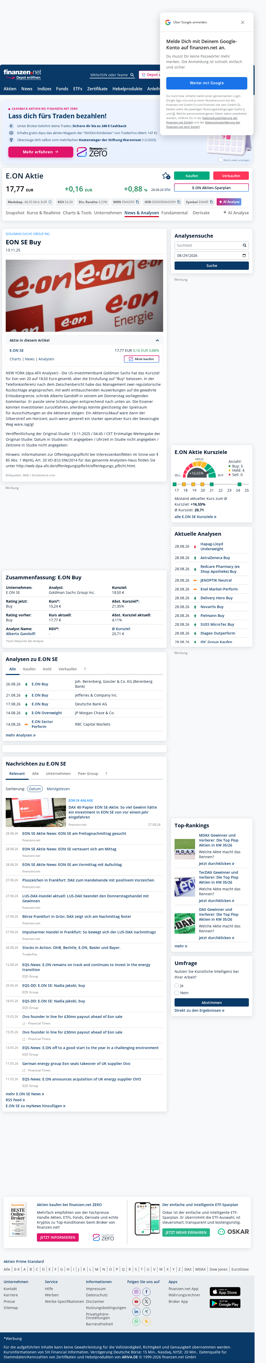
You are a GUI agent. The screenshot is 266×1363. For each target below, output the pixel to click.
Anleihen (156, 89)
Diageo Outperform (218, 633)
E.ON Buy (40, 684)
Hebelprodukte (127, 89)
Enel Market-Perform (219, 589)
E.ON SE (17, 350)
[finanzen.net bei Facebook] (146, 1292)
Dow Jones (219, 1269)
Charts (15, 359)
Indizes (44, 89)
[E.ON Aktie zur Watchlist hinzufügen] (166, 175)
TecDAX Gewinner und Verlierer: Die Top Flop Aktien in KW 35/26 (218, 877)
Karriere (11, 1295)
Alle (7, 1269)
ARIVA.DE (130, 1356)
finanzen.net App (183, 1289)
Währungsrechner (184, 1295)
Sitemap (11, 1308)
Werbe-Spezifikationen (64, 1302)
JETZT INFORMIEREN (57, 1237)
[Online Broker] (23, 77)
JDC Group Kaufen (216, 641)
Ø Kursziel (121, 628)
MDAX (200, 1269)
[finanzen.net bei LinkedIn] (136, 1311)
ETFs (77, 89)
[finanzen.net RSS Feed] (146, 1321)
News (26, 89)
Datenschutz (97, 1295)
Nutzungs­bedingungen (106, 1308)
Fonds (62, 89)
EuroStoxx (240, 1269)
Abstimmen (212, 1002)
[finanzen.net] (22, 72)
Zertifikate (97, 89)
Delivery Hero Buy (217, 597)
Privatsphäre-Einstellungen (98, 1316)
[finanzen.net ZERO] (91, 152)
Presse (9, 1302)
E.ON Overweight (47, 712)
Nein (184, 993)
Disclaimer (95, 1302)
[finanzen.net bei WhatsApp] (136, 1321)
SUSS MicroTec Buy (217, 624)
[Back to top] (242, 1357)
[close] (242, 22)
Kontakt (10, 1289)
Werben (52, 1295)
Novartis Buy (212, 606)
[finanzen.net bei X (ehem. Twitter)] (146, 1302)
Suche (212, 265)
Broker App (178, 1302)
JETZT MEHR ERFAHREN (186, 1232)
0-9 (16, 1269)
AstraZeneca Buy (215, 557)
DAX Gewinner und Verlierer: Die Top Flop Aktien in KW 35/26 (218, 914)
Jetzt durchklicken (215, 863)
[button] (158, 75)
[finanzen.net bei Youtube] (136, 1302)
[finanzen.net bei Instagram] (136, 1292)
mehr (180, 946)
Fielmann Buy (212, 615)
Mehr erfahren (38, 151)
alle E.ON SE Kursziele (194, 516)
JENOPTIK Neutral (216, 580)
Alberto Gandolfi (20, 633)
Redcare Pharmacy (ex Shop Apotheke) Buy (220, 569)
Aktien (10, 89)
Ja (181, 985)
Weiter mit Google (207, 83)
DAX (187, 1269)
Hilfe (49, 1289)
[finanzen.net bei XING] (146, 1311)
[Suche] (132, 75)
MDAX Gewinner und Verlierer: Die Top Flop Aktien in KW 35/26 (218, 840)
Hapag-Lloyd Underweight (212, 546)
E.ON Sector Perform (42, 724)
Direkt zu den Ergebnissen (198, 1010)
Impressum (96, 1289)
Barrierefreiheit (99, 1324)
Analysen (46, 359)
